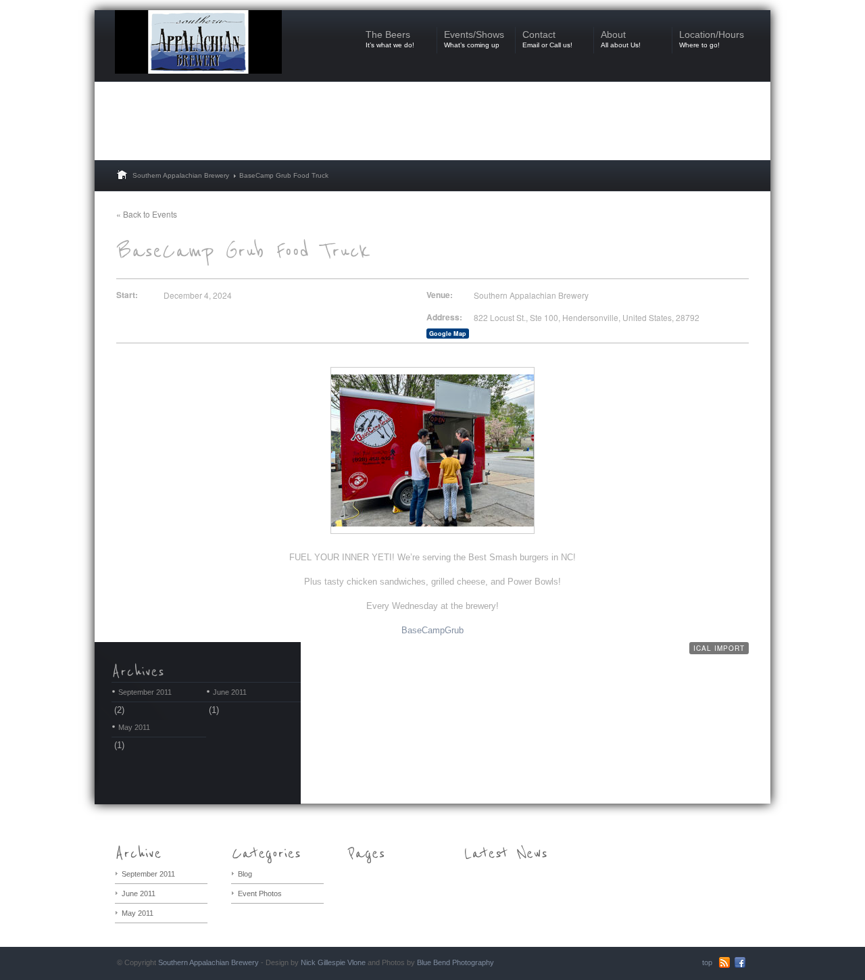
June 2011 (230, 692)
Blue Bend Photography (455, 962)
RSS (724, 962)
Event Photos (260, 893)
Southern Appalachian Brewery (180, 175)
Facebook (740, 962)
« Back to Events (146, 214)
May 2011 (134, 727)
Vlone (356, 962)
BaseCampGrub (432, 630)
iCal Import (719, 648)
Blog (245, 874)
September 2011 (145, 692)
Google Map (447, 333)
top (707, 962)
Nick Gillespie (323, 962)
